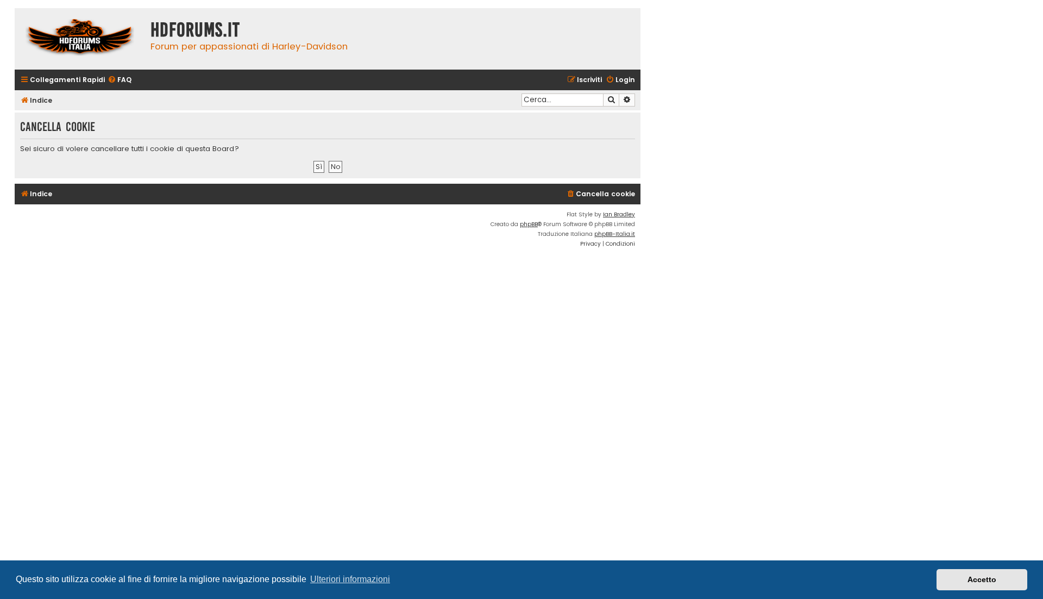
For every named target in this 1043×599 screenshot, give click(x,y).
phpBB (529, 224)
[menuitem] (119, 80)
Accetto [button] (981, 579)
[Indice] (79, 39)
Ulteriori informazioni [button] (350, 579)
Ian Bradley (619, 214)
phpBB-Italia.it (614, 234)
